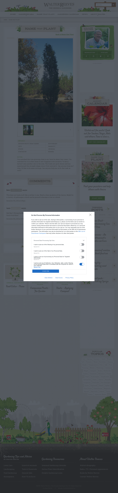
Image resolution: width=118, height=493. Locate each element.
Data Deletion (49, 277)
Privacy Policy (69, 277)
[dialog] (59, 246)
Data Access (59, 277)
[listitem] (59, 240)
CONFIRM (45, 271)
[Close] (91, 215)
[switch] (81, 244)
